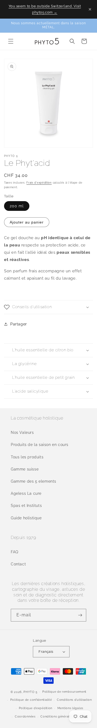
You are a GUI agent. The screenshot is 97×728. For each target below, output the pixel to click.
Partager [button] (18, 324)
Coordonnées (25, 716)
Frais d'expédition (39, 182)
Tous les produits (27, 457)
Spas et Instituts (26, 505)
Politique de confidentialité (31, 700)
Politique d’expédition (35, 708)
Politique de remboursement (64, 691)
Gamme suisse (25, 469)
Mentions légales (70, 708)
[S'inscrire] (80, 615)
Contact (18, 564)
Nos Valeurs (22, 432)
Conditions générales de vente (63, 716)
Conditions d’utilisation (74, 700)
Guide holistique (26, 518)
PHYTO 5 (30, 691)
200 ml (17, 206)
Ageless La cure (26, 493)
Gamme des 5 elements (33, 481)
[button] (11, 41)
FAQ (14, 552)
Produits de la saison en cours (39, 444)
